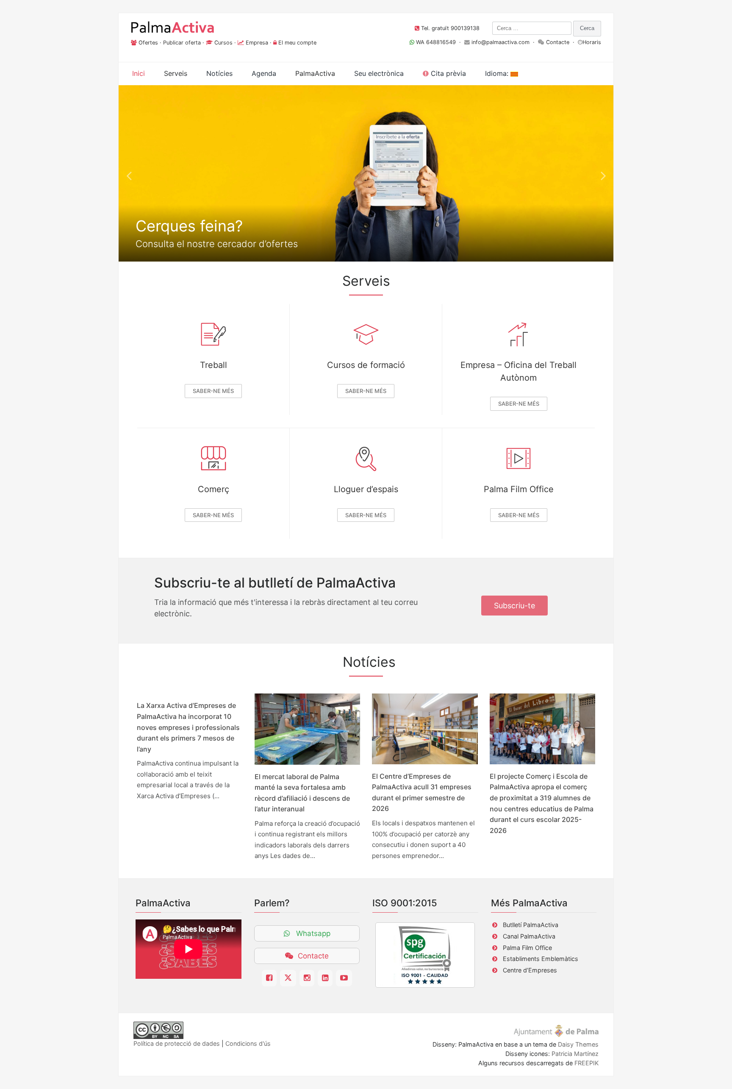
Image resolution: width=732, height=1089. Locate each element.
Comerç (213, 489)
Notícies (219, 73)
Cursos (223, 42)
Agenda (264, 73)
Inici (138, 73)
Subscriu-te (514, 605)
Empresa (257, 42)
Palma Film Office (519, 489)
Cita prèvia (447, 73)
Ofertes (148, 42)
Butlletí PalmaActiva (530, 924)
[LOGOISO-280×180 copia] (425, 955)
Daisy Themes (578, 1044)
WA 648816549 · (439, 42)
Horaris (591, 42)
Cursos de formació (366, 365)
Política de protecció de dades (176, 1043)
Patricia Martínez (575, 1053)
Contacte (557, 42)
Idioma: (497, 73)
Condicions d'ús (248, 1043)
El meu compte (297, 42)
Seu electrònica (379, 73)
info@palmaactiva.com (500, 42)
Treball (213, 365)
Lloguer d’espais (366, 489)
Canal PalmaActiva (529, 936)
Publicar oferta (182, 42)
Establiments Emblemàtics (540, 958)
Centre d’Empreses (530, 970)
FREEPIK (586, 1063)
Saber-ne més (213, 390)
